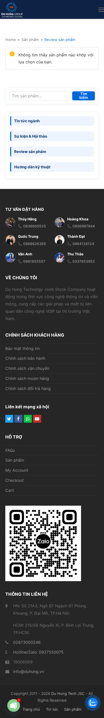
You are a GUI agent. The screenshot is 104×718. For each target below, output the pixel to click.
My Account (16, 470)
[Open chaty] (13, 705)
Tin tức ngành (27, 120)
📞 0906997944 (81, 226)
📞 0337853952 (81, 261)
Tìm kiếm (83, 96)
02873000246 (27, 642)
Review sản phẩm (30, 151)
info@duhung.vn (28, 671)
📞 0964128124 (80, 244)
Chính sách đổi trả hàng (28, 388)
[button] (101, 9)
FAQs (10, 450)
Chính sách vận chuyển (27, 368)
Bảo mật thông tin (22, 348)
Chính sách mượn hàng (27, 378)
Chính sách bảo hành (25, 358)
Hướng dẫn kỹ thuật (32, 167)
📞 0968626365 (32, 244)
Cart (9, 490)
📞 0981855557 (31, 261)
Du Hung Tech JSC (68, 693)
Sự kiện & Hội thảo (30, 136)
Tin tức (52, 709)
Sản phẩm (14, 460)
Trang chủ (31, 709)
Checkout (14, 480)
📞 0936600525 (32, 226)
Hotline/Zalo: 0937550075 (38, 652)
